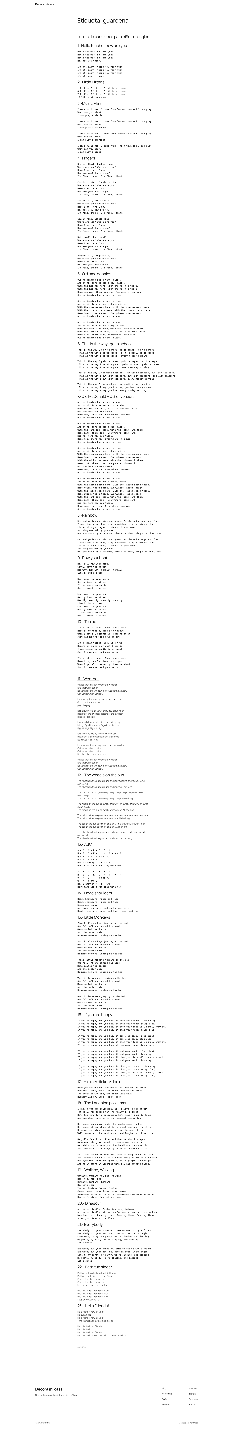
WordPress (194, 1423)
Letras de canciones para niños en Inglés (113, 36)
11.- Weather (88, 678)
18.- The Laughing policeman (102, 1102)
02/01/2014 (81, 1347)
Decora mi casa (44, 4)
